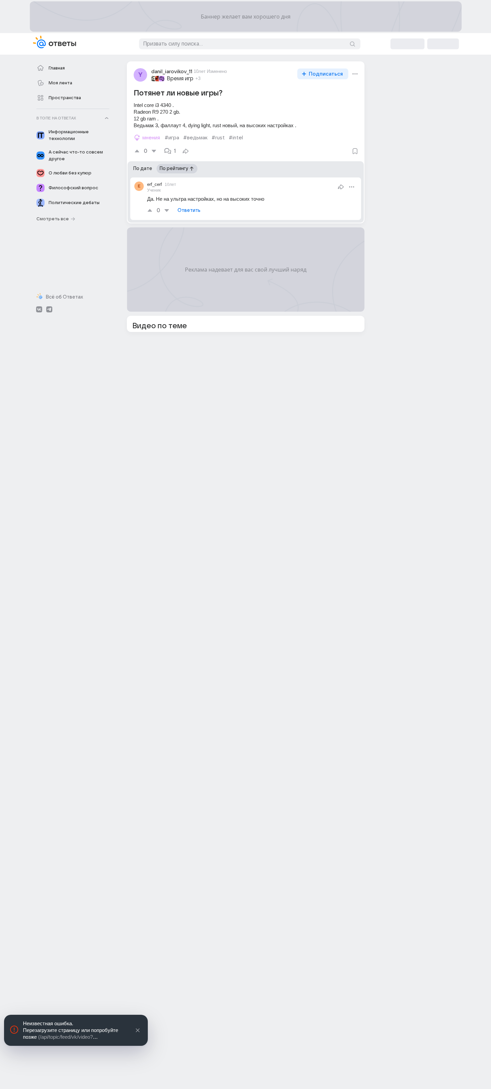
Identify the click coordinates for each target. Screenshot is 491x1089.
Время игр (180, 79)
